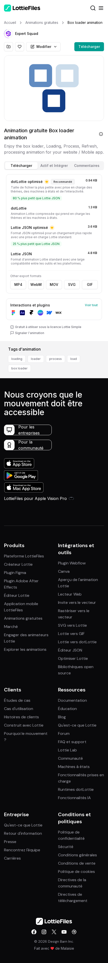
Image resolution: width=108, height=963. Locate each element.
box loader (19, 368)
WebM (36, 284)
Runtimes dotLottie (76, 789)
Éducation (67, 708)
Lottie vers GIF (71, 633)
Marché (11, 626)
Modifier (43, 46)
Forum (64, 733)
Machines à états (74, 766)
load (73, 359)
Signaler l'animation (29, 333)
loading (16, 359)
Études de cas (17, 700)
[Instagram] (44, 932)
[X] (54, 932)
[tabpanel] (54, 256)
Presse (10, 841)
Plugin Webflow (72, 563)
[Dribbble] (74, 932)
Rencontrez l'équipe (22, 850)
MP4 (18, 284)
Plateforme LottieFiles (24, 556)
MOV (54, 284)
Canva (64, 571)
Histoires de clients (21, 717)
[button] (8, 33)
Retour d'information (23, 833)
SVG (72, 284)
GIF (90, 284)
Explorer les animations (25, 649)
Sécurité (65, 846)
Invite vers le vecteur (77, 602)
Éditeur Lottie (16, 595)
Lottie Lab (67, 750)
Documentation (72, 700)
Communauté (70, 758)
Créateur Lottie (18, 564)
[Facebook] (34, 932)
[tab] (21, 165)
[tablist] (54, 165)
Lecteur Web (70, 594)
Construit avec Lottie (23, 725)
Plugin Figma (15, 572)
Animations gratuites (23, 618)
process (55, 359)
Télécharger (89, 46)
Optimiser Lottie (73, 658)
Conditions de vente (76, 863)
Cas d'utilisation (18, 708)
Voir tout (91, 305)
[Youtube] (64, 932)
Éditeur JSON (70, 650)
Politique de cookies (76, 871)
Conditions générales (77, 855)
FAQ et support (72, 741)
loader (36, 359)
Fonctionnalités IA (74, 797)
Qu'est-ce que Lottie (77, 725)
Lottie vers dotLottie (77, 642)
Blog (62, 717)
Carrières (12, 858)
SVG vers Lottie (72, 625)
